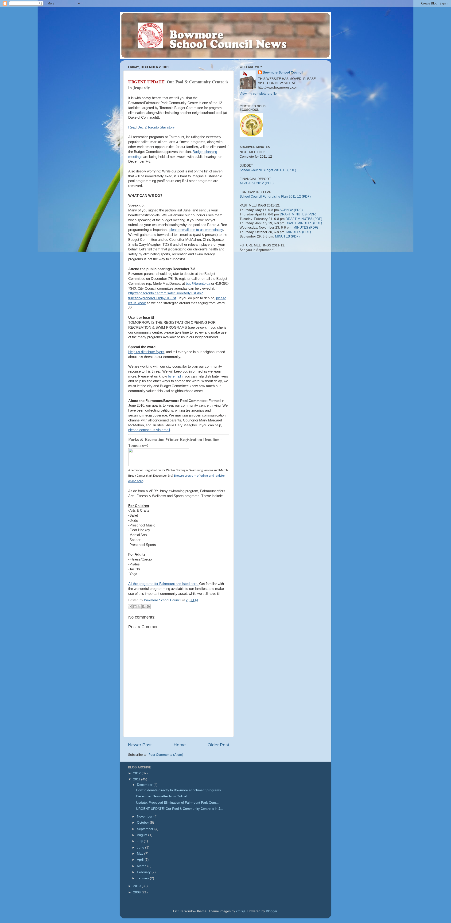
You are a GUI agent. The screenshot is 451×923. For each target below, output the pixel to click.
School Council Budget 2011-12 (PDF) (268, 170)
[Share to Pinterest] (148, 606)
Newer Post (140, 744)
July (140, 841)
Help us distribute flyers (146, 352)
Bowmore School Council (283, 72)
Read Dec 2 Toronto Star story (151, 127)
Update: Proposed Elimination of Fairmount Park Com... (177, 802)
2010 (137, 886)
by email (174, 376)
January (143, 878)
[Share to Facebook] (143, 606)
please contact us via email (149, 430)
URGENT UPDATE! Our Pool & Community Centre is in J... (179, 808)
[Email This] (130, 606)
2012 (137, 773)
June (141, 847)
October (143, 822)
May (140, 853)
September (145, 829)
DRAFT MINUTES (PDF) (298, 214)
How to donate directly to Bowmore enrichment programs (178, 790)
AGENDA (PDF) (291, 210)
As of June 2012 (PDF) (257, 183)
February (144, 872)
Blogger (271, 911)
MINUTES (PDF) (305, 227)
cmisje (240, 911)
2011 (137, 779)
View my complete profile (258, 93)
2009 (137, 892)
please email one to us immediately (196, 230)
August (142, 835)
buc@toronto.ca (198, 283)
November (145, 816)
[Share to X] (139, 606)
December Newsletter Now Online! (161, 796)
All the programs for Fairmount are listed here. (163, 584)
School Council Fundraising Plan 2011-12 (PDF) (275, 196)
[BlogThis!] (134, 606)
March (142, 866)
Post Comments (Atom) (165, 754)
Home (180, 744)
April (140, 859)
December (145, 785)
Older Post (218, 744)
